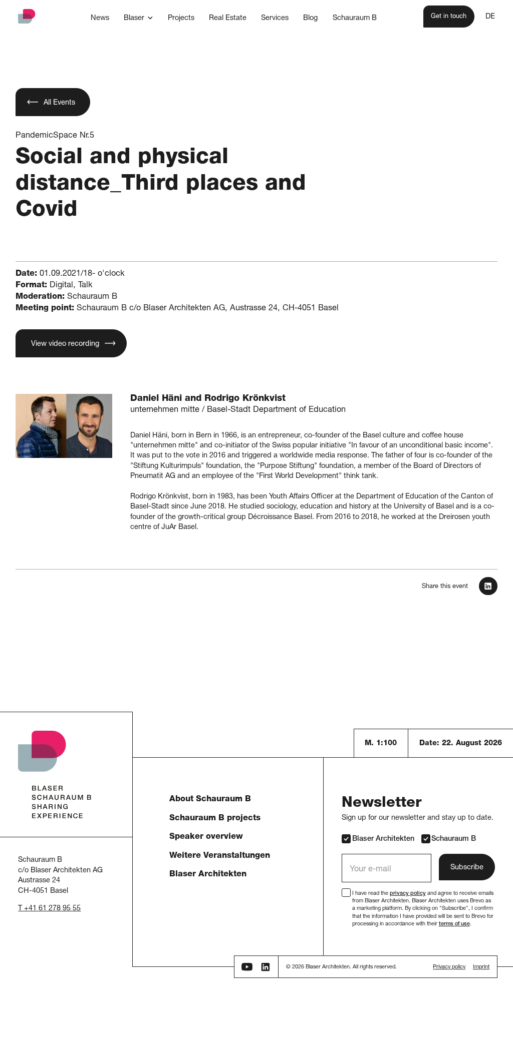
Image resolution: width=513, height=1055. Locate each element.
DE (490, 17)
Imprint (481, 967)
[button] (138, 18)
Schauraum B (453, 839)
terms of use (454, 924)
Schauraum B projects (215, 818)
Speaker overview (206, 837)
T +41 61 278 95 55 (49, 908)
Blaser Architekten (207, 874)
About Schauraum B (210, 799)
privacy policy (408, 893)
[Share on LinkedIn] (488, 586)
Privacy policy (449, 967)
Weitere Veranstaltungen (219, 856)
